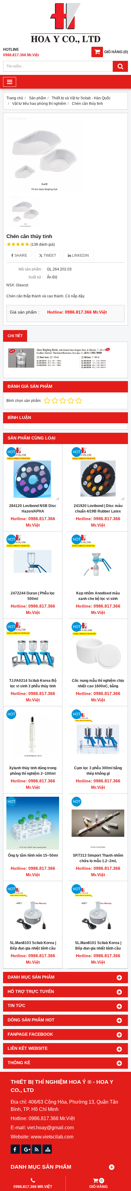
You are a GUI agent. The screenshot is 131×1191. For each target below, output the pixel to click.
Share (20, 255)
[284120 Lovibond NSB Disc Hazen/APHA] (32, 473)
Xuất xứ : (35, 277)
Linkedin (80, 255)
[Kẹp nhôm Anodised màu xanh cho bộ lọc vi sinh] (98, 561)
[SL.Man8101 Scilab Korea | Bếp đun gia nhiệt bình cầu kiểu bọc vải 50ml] (98, 910)
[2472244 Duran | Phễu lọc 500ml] (32, 561)
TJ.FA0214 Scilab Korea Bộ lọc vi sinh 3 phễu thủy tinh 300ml (32, 686)
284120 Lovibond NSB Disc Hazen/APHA (32, 508)
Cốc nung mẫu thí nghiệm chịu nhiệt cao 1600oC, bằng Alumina (98, 686)
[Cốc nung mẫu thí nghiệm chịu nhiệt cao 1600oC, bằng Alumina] (98, 648)
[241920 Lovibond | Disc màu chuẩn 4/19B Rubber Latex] (98, 473)
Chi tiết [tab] (15, 336)
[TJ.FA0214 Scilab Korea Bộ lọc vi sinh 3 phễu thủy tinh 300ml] (32, 648)
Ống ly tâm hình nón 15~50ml (33, 855)
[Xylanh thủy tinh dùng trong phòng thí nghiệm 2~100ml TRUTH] (32, 735)
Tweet (49, 255)
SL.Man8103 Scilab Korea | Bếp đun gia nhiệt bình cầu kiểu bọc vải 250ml (33, 948)
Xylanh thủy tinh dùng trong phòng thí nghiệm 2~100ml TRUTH (32, 773)
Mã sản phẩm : (31, 269)
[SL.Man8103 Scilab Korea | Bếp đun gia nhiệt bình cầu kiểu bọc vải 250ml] (32, 910)
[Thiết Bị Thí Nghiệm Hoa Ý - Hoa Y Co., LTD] (65, 42)
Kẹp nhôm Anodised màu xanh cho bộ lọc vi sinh (98, 596)
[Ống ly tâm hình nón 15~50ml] (32, 823)
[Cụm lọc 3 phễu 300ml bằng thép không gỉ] (98, 735)
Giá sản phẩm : (24, 312)
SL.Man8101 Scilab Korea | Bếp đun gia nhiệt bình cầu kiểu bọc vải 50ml (98, 948)
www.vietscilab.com (52, 1136)
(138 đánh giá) (42, 244)
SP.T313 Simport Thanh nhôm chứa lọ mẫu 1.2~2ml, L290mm (98, 861)
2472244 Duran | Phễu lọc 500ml (33, 596)
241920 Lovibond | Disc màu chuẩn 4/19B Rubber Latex (98, 508)
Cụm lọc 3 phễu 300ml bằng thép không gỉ (98, 771)
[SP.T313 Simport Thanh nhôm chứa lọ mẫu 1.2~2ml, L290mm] (98, 823)
